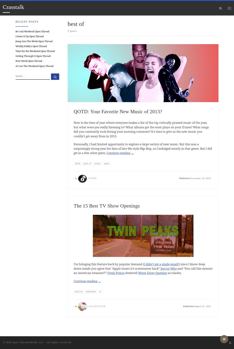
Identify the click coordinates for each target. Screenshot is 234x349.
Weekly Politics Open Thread (31, 46)
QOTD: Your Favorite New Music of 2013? (118, 111)
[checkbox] (224, 339)
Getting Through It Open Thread (33, 56)
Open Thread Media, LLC (28, 342)
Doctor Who (169, 269)
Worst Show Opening (152, 273)
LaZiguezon (97, 306)
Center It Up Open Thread (30, 36)
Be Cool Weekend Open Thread (32, 31)
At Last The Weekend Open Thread (35, 66)
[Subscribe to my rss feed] (230, 343)
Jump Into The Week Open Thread (34, 41)
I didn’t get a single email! (161, 264)
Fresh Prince (115, 273)
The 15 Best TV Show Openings (107, 206)
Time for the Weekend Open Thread (35, 51)
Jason (92, 178)
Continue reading (120, 153)
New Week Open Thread (29, 61)
